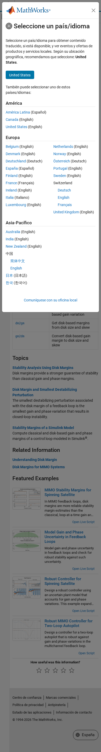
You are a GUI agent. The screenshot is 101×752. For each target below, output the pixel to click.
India (10, 239)
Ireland (11, 190)
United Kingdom (66, 212)
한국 (9, 283)
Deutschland (16, 161)
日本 (9, 275)
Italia (10, 197)
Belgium (12, 146)
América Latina (18, 112)
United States (16, 127)
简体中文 (17, 261)
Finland (12, 176)
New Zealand (16, 246)
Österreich (61, 161)
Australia (13, 232)
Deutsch (64, 190)
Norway (59, 154)
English (63, 197)
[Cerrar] (93, 10)
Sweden (59, 176)
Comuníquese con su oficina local (50, 300)
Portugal (60, 168)
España (12, 168)
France (11, 183)
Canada (12, 119)
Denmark (13, 154)
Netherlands (63, 146)
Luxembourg (16, 205)
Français (65, 205)
